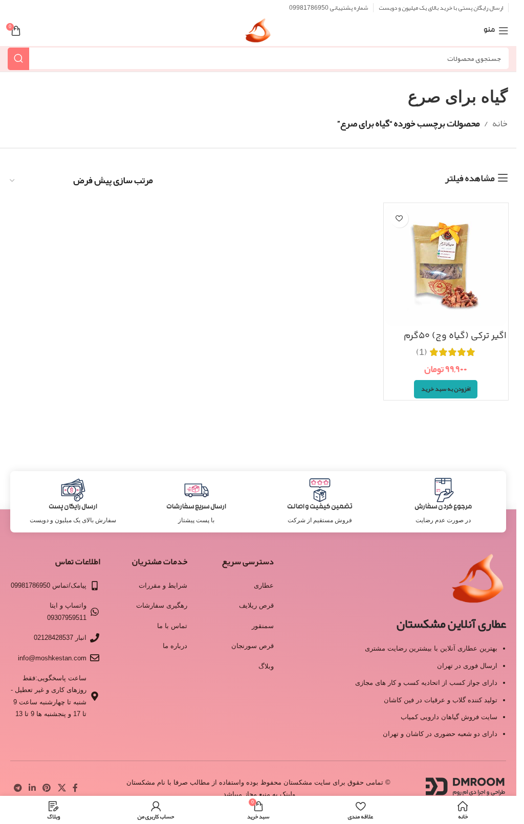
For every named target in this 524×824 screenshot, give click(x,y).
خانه (500, 123)
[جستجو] (18, 59)
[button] (445, 389)
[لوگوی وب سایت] (258, 34)
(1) (421, 352)
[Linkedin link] (32, 788)
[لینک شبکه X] (61, 788)
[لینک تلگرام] (17, 788)
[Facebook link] (75, 788)
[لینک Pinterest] (46, 788)
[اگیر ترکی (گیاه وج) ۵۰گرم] (446, 265)
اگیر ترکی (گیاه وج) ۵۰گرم (455, 336)
